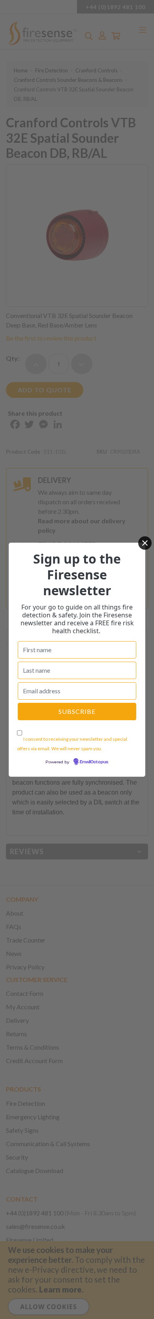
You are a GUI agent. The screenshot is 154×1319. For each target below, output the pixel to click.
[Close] (145, 543)
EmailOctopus (94, 762)
